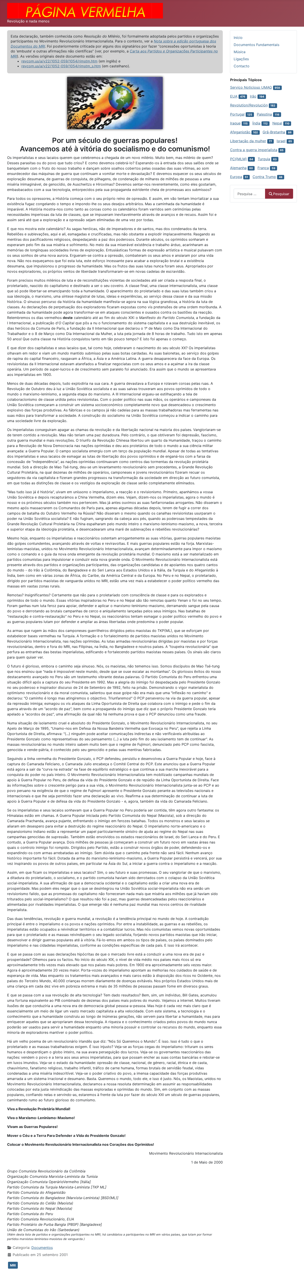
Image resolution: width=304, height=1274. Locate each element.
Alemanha (238, 168)
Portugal (237, 114)
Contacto (241, 66)
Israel (281, 141)
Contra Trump (264, 176)
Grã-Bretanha (274, 132)
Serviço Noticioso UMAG (251, 87)
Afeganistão (240, 132)
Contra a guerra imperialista (253, 150)
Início (238, 37)
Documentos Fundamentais (256, 44)
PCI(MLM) (238, 159)
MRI (13, 1265)
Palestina (264, 114)
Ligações (241, 59)
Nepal (277, 123)
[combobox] (249, 194)
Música (239, 52)
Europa (236, 176)
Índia (256, 123)
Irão (253, 96)
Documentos (42, 1247)
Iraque (235, 123)
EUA (233, 96)
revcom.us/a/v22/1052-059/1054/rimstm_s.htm (61, 66)
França (263, 168)
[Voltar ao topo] (296, 1265)
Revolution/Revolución (249, 105)
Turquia (264, 159)
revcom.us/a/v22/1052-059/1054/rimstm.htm (59, 61)
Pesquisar (281, 194)
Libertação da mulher (248, 141)
